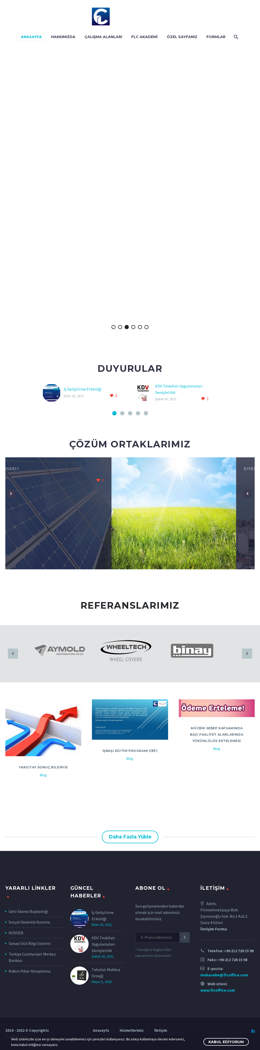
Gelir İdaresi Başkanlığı (28, 911)
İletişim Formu (213, 928)
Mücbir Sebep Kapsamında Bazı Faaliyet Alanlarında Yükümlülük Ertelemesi (216, 734)
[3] (130, 413)
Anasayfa (31, 37)
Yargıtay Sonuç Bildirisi (43, 767)
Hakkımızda (63, 37)
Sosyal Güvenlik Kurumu (29, 922)
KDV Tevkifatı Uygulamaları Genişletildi (103, 944)
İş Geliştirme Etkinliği (82, 389)
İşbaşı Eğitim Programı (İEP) (130, 751)
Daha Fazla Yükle (130, 837)
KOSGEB (16, 932)
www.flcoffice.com (217, 990)
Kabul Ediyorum (226, 1042)
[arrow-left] (13, 653)
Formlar (215, 37)
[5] (146, 413)
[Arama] (236, 37)
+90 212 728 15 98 (239, 950)
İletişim (160, 1030)
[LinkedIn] (253, 1031)
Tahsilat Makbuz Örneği (106, 972)
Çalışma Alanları (103, 37)
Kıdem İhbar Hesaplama (29, 971)
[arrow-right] (247, 653)
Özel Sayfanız (182, 37)
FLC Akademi (144, 37)
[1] (114, 413)
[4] (138, 413)
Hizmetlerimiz (132, 1030)
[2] (122, 413)
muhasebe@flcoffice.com (224, 974)
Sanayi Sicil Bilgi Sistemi (30, 943)
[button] (17, 493)
